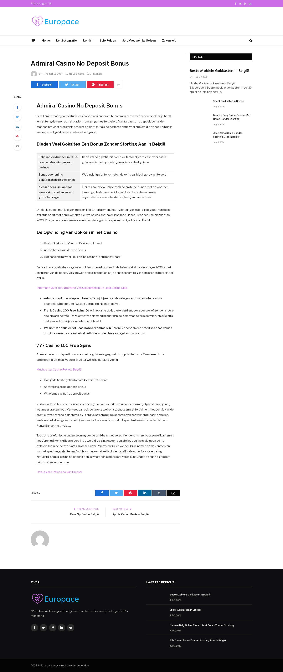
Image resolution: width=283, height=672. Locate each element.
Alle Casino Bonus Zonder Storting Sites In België (227, 135)
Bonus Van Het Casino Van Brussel (59, 472)
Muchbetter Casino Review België (59, 369)
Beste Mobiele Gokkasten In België (219, 71)
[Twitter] (17, 117)
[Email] (17, 146)
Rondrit (88, 40)
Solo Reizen (108, 40)
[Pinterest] (17, 137)
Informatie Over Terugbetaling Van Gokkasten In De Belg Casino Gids (82, 288)
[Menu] (33, 40)
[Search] (250, 40)
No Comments (76, 73)
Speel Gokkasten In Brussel (228, 101)
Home (46, 40)
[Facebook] (17, 107)
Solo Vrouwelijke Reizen (139, 40)
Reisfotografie (66, 40)
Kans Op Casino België (84, 514)
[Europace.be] (55, 21)
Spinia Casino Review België (130, 514)
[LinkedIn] (17, 127)
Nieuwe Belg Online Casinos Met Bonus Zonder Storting (232, 117)
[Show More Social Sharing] (118, 84)
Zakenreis (169, 40)
